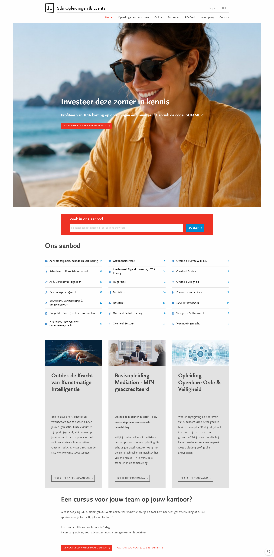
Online (158, 17)
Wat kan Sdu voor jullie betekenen (138, 548)
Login (212, 8)
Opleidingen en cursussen (133, 17)
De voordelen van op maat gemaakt (85, 548)
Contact (224, 17)
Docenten (173, 17)
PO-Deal (190, 17)
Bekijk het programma (131, 478)
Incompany (207, 17)
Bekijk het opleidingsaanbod (72, 478)
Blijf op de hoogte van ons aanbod (85, 126)
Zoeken (194, 228)
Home (108, 17)
